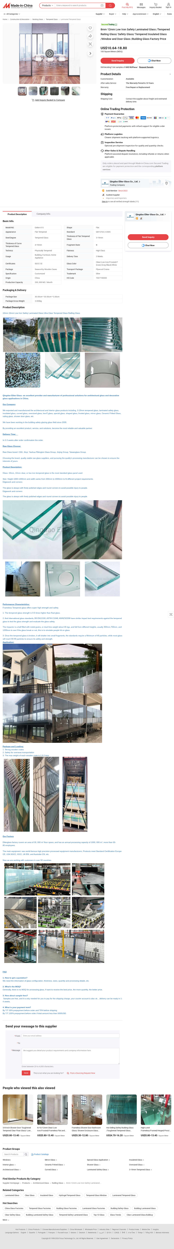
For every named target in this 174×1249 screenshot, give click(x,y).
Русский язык (63, 1232)
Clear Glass (29, 1195)
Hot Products (20, 1229)
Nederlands (92, 1232)
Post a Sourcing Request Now (81, 1073)
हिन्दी (123, 1232)
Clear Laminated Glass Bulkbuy (140, 1214)
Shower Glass (93, 1164)
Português (42, 1232)
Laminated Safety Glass (97, 1169)
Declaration (115, 1238)
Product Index (134, 1229)
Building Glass (37, 19)
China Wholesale (76, 1229)
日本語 (116, 1232)
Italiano (73, 1232)
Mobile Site (146, 1229)
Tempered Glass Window (96, 1195)
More (5, 1220)
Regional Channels (119, 1229)
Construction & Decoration (19, 19)
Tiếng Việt (149, 1232)
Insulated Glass (135, 1159)
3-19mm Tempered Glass (139, 1169)
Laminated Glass (12, 1195)
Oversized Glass (136, 1164)
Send (26, 1073)
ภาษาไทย (131, 1232)
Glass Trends (115, 1214)
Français (51, 1232)
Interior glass (8, 1164)
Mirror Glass (50, 1159)
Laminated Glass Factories (93, 1208)
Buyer (111, 14)
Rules (169, 14)
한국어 (109, 1232)
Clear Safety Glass (12, 1214)
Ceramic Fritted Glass (54, 1164)
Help (124, 14)
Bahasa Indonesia (162, 1232)
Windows (6, 1159)
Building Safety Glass (119, 1208)
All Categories (12, 14)
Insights (156, 1229)
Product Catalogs (41, 1154)
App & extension (139, 14)
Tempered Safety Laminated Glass (73, 1214)
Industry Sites (104, 1229)
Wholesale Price (91, 1229)
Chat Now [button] (156, 60)
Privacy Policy (127, 1238)
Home (5, 19)
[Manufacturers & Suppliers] (17, 5)
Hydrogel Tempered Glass (69, 1195)
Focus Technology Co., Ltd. (69, 1238)
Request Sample (146, 67)
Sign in (168, 7)
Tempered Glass (52, 19)
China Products (34, 1229)
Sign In (105, 201)
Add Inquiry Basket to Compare (50, 100)
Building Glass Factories (66, 1208)
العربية (101, 1232)
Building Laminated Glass (145, 1208)
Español (32, 1232)
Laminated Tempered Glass (71, 19)
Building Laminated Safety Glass (39, 1214)
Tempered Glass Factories (40, 1208)
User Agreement (102, 1238)
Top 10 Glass (99, 1214)
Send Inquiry (117, 60)
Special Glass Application (97, 1159)
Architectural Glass (11, 1169)
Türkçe (140, 1232)
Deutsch (82, 1232)
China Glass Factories (14, 1208)
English (23, 1232)
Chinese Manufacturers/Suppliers (54, 1229)
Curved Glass (50, 1169)
